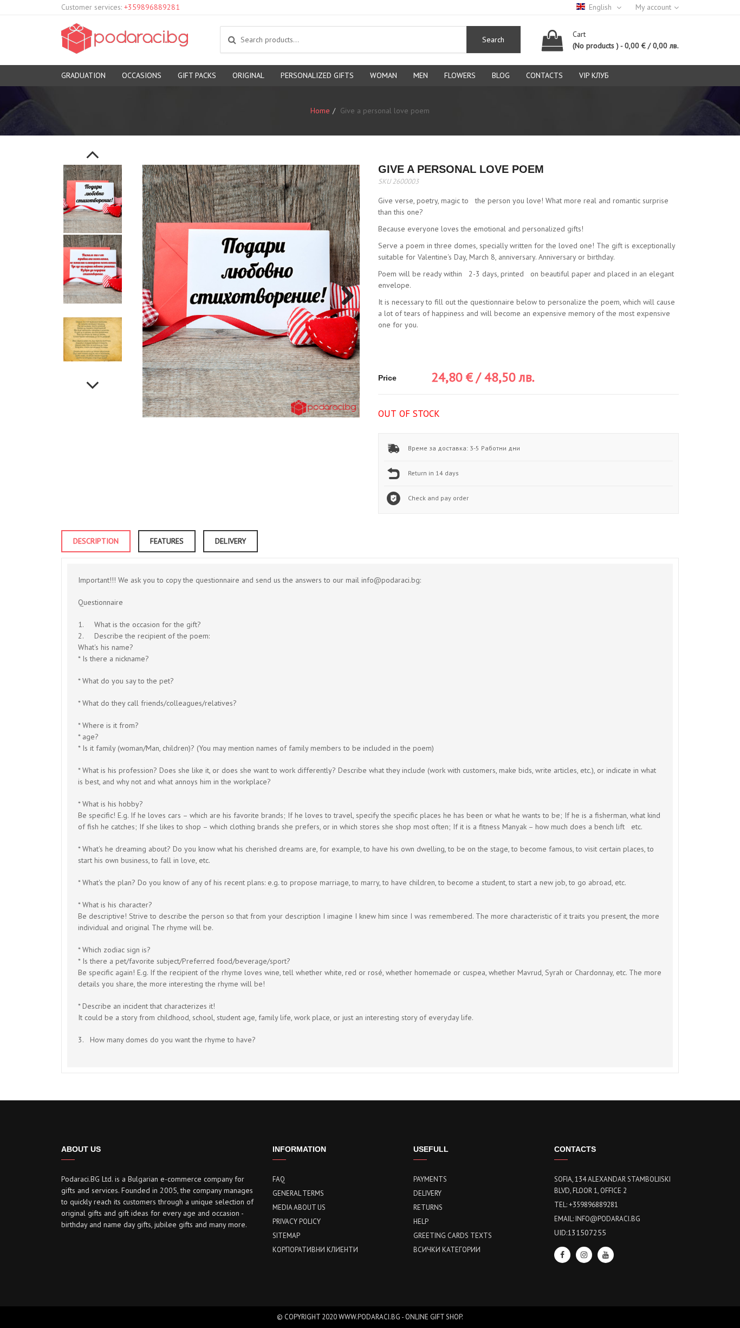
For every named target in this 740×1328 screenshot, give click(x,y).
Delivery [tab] (230, 541)
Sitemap (286, 1235)
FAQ (278, 1179)
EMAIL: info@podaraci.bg (597, 1218)
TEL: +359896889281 (586, 1204)
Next (93, 379)
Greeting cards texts (452, 1235)
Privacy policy (296, 1221)
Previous (93, 148)
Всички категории (447, 1249)
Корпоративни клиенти (315, 1249)
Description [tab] (96, 541)
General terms (298, 1193)
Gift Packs (197, 75)
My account (653, 7)
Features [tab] (167, 541)
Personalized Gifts (317, 75)
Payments (430, 1179)
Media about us (299, 1207)
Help (421, 1221)
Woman (383, 75)
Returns (428, 1207)
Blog (501, 75)
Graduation (83, 75)
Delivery (427, 1193)
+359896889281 (152, 7)
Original (248, 75)
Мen (420, 75)
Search (493, 39)
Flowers (460, 75)
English (601, 7)
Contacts (544, 75)
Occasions (141, 75)
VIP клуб (594, 75)
